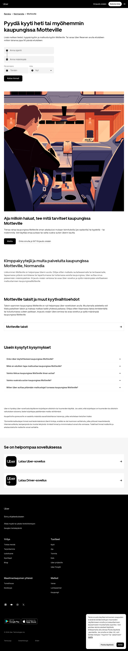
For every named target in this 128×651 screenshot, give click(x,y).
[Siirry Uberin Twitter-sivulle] (23, 605)
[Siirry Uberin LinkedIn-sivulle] (5, 605)
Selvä (120, 645)
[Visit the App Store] (30, 622)
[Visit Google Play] (12, 621)
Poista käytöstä (107, 645)
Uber (5, 3)
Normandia (19, 14)
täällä (90, 637)
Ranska (7, 14)
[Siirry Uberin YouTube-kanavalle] (11, 605)
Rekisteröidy (115, 4)
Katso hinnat (13, 78)
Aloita (10, 241)
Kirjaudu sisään (99, 4)
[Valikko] (124, 4)
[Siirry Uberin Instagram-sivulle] (17, 605)
